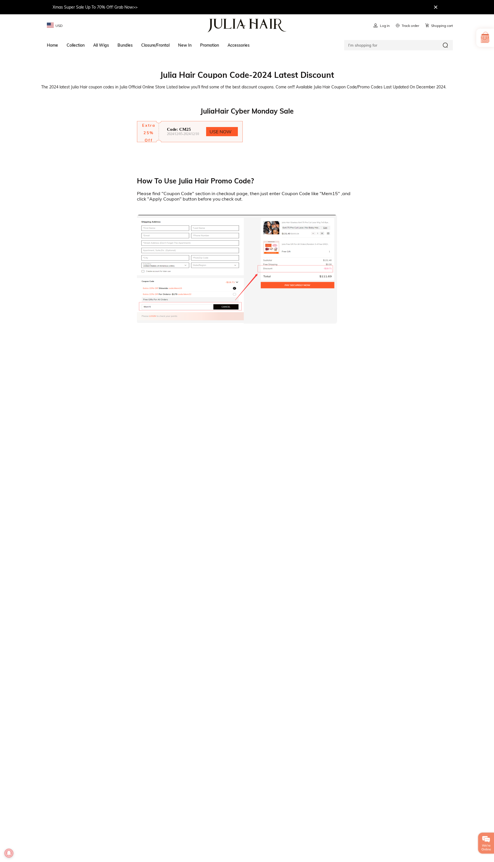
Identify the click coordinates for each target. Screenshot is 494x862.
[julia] (247, 25)
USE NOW (221, 131)
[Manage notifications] (8, 853)
